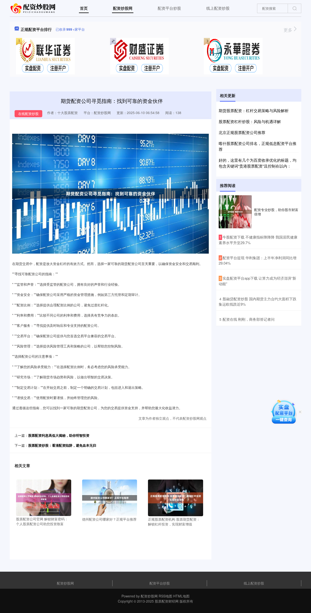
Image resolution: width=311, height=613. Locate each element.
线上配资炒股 (218, 8)
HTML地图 (181, 596)
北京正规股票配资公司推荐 (242, 132)
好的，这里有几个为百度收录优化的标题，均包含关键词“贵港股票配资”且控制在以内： (257, 163)
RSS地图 (165, 596)
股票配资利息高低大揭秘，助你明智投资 (58, 435)
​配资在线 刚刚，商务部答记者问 (249, 319)
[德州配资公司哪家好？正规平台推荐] (109, 497)
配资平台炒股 (169, 8)
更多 (289, 30)
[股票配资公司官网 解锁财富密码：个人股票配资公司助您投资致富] (43, 497)
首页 (84, 8)
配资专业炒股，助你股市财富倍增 (276, 211)
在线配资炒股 (28, 113)
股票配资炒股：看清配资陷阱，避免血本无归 (62, 445)
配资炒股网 (122, 8)
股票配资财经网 (167, 601)
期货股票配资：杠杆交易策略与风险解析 (254, 110)
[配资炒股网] (33, 7)
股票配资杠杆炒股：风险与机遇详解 (250, 121)
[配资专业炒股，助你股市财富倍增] (235, 211)
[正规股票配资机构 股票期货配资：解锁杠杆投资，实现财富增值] (175, 497)
